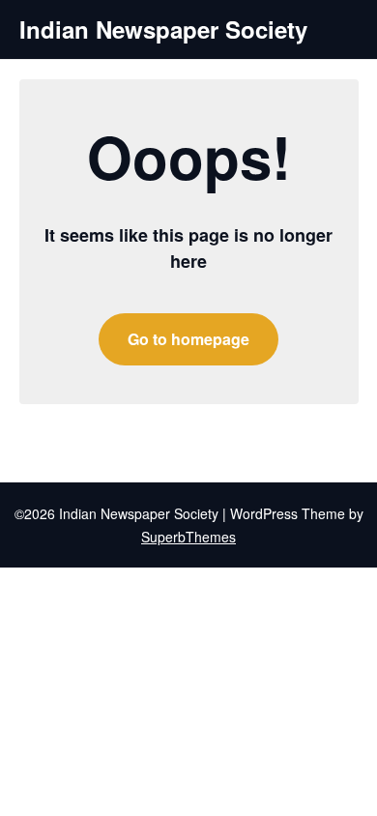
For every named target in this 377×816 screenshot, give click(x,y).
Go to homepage (188, 339)
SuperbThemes (188, 536)
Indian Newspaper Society (163, 29)
